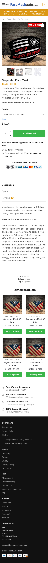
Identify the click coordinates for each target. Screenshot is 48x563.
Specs (5, 191)
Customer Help (8, 482)
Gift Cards (6, 468)
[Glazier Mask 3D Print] (35, 348)
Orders (5, 457)
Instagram (6, 510)
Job (9, 19)
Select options (12, 331)
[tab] (24, 185)
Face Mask (9, 316)
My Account (7, 478)
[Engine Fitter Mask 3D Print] (12, 348)
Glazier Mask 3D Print (35, 364)
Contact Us (7, 427)
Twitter (5, 506)
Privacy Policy (8, 431)
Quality (5, 461)
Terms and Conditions (11, 489)
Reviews (7, 198)
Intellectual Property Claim (16, 443)
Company (6, 453)
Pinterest (6, 514)
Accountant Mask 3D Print (35, 320)
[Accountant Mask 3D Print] (35, 304)
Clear (4, 119)
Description (8, 185)
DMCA (5, 435)
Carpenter (26, 282)
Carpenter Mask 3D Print (12, 320)
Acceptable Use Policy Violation (18, 439)
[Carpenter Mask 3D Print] (12, 304)
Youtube (5, 517)
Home (4, 19)
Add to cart (29, 133)
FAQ (4, 493)
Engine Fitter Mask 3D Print (12, 364)
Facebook (6, 502)
